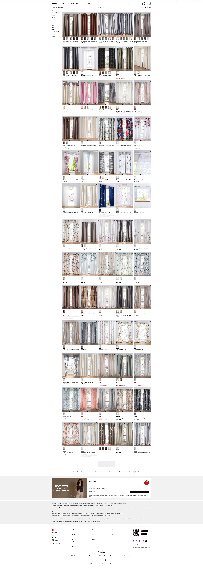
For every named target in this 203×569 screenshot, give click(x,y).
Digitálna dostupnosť (107, 555)
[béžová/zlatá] (100, 414)
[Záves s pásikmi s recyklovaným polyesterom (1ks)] (71, 332)
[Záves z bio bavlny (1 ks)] (142, 92)
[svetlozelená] (117, 379)
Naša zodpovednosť (115, 532)
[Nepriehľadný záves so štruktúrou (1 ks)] (89, 195)
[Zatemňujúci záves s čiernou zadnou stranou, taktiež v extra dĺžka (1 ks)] (142, 434)
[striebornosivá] (100, 107)
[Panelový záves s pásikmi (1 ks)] (107, 162)
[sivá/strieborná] (117, 245)
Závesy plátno (118, 471)
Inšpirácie (93, 539)
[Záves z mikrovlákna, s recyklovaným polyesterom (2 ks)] (107, 24)
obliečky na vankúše (109, 513)
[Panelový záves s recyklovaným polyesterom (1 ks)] (124, 195)
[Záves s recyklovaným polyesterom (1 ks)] (124, 399)
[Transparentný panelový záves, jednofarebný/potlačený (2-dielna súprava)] (124, 162)
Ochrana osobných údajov (71, 555)
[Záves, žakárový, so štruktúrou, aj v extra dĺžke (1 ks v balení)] (89, 434)
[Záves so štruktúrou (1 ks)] (71, 399)
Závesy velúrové (137, 471)
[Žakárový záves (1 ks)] (124, 58)
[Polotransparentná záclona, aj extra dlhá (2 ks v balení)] (124, 92)
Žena (93, 529)
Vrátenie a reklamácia (75, 534)
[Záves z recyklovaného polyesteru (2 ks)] (142, 24)
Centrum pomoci (74, 526)
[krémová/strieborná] (117, 177)
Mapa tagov (94, 541)
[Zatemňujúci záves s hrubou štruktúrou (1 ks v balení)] (124, 434)
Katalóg (73, 541)
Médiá (113, 534)
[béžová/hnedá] (117, 414)
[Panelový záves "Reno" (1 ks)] (142, 162)
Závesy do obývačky (76, 471)
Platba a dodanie (54, 526)
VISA (56, 532)
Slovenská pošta (57, 540)
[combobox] (132, 4)
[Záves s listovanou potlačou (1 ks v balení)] (142, 365)
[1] (69, 104)
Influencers (74, 544)
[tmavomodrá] (92, 38)
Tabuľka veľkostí (74, 536)
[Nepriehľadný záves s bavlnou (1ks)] (71, 231)
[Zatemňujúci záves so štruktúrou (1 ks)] (71, 297)
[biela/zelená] (100, 278)
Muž (92, 532)
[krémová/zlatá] (109, 448)
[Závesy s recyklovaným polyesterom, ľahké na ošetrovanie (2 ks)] (124, 24)
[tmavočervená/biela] (85, 107)
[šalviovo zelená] (88, 38)
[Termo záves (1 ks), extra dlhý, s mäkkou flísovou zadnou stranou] (89, 231)
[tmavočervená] (103, 73)
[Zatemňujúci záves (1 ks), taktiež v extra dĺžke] (124, 128)
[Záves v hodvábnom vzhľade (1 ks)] (71, 264)
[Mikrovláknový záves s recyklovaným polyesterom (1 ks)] (107, 332)
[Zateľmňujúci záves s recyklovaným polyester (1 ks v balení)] (142, 399)
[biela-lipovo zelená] (117, 278)
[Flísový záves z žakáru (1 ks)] (107, 399)
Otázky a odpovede (75, 529)
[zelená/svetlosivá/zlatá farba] (100, 143)
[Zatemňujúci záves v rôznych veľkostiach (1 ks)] (71, 58)
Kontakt (73, 546)
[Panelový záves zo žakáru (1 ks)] (142, 195)
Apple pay (56, 537)
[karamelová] (121, 379)
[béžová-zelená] (135, 379)
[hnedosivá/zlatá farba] (100, 448)
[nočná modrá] (100, 210)
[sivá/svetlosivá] (135, 448)
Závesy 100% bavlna (105, 471)
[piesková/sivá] (135, 311)
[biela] (148, 38)
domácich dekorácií (107, 508)
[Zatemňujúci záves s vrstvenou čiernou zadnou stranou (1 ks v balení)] (124, 365)
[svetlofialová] (113, 38)
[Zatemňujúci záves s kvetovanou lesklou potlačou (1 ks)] (107, 128)
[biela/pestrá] (100, 347)
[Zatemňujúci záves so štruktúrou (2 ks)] (71, 128)
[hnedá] (95, 38)
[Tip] (108, 7)
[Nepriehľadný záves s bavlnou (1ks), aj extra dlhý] (142, 297)
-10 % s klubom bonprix (177, 1)
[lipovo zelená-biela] (88, 107)
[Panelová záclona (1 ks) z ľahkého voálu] (89, 58)
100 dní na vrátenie (186, 1)
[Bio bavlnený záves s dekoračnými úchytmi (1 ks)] (71, 162)
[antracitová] (67, 38)
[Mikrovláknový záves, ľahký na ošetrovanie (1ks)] (142, 231)
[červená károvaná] (64, 177)
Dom (93, 536)
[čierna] (77, 38)
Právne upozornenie (115, 555)
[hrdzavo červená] (82, 414)
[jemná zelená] (127, 38)
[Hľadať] (140, 4)
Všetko (64, 9)
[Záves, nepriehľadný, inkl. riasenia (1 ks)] (124, 332)
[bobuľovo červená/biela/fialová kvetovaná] (135, 143)
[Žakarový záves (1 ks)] (89, 332)
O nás (113, 529)
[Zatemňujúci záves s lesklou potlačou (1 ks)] (107, 434)
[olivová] (74, 38)
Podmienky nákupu (81, 555)
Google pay (57, 534)
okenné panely (110, 519)
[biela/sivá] (117, 210)
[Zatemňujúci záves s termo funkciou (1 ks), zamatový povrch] (142, 58)
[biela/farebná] (117, 347)
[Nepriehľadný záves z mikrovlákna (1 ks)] (107, 231)
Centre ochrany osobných (97, 555)
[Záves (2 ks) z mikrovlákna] (142, 128)
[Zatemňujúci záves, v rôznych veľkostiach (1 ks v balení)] (89, 24)
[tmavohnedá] (82, 38)
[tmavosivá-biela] (135, 414)
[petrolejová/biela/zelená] (135, 278)
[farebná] (117, 143)
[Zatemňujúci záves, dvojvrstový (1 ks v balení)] (124, 297)
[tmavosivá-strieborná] (103, 448)
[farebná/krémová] (64, 278)
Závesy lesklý (131, 471)
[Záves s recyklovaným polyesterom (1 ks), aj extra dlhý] (89, 92)
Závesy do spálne (84, 471)
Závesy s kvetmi (97, 471)
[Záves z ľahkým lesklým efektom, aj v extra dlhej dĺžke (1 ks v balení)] (107, 297)
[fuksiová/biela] (82, 107)
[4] (72, 104)
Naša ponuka (94, 526)
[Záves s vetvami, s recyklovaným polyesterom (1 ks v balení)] (124, 264)
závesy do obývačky (61, 515)
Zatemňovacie (73, 10)
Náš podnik (114, 526)
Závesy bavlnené (112, 471)
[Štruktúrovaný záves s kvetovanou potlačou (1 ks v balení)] (107, 264)
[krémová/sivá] (117, 107)
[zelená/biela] (82, 278)
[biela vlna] (103, 177)
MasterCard (57, 529)
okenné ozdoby (110, 505)
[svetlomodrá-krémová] (64, 414)
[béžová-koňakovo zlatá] (64, 448)
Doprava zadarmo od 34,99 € (194, 1)
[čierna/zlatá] (106, 448)
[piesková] (109, 38)
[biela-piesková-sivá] (121, 278)
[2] (70, 104)
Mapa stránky (88, 555)
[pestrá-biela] (100, 245)
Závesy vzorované (91, 471)
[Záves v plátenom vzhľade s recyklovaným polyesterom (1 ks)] (89, 128)
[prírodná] (77, 73)
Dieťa (93, 534)
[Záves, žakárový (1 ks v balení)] (89, 399)
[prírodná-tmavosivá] (64, 245)
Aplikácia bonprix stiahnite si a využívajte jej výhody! (141, 526)
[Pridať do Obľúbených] (79, 13)
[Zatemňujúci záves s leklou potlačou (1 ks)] (124, 231)
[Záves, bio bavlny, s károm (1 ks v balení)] (89, 297)
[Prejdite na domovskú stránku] (57, 4)
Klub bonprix (74, 539)
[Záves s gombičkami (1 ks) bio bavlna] (71, 92)
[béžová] (135, 107)
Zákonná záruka (133, 555)
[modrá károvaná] (64, 379)
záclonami (82, 515)
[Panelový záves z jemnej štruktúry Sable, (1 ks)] (71, 195)
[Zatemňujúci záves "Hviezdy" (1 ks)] (107, 195)
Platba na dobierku (58, 543)
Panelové (67, 10)
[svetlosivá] (71, 38)
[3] (71, 104)
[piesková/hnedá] (64, 107)
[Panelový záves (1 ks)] (89, 162)
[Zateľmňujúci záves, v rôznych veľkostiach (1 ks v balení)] (107, 92)
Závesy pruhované (125, 471)
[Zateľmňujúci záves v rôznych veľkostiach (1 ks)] (71, 24)
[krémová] (109, 73)
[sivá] (100, 38)
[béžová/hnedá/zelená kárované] (82, 311)
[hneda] (64, 38)
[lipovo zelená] (103, 38)
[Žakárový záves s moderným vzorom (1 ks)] (107, 365)
